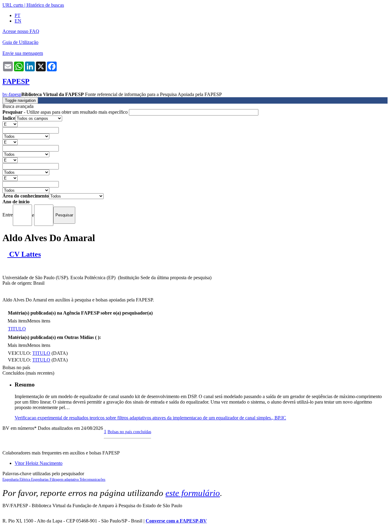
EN (18, 20)
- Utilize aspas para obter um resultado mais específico (65, 112)
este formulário (192, 493)
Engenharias (40, 479)
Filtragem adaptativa (65, 479)
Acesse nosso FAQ (20, 31)
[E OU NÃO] (10, 124)
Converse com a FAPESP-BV (176, 520)
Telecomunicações (92, 479)
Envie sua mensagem (22, 53)
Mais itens (17, 320)
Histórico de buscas (45, 5)
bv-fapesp (11, 94)
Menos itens (38, 320)
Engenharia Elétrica (16, 479)
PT (17, 15)
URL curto (12, 5)
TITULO (17, 328)
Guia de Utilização (20, 42)
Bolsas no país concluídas (129, 431)
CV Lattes (24, 254)
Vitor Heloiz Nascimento (38, 463)
